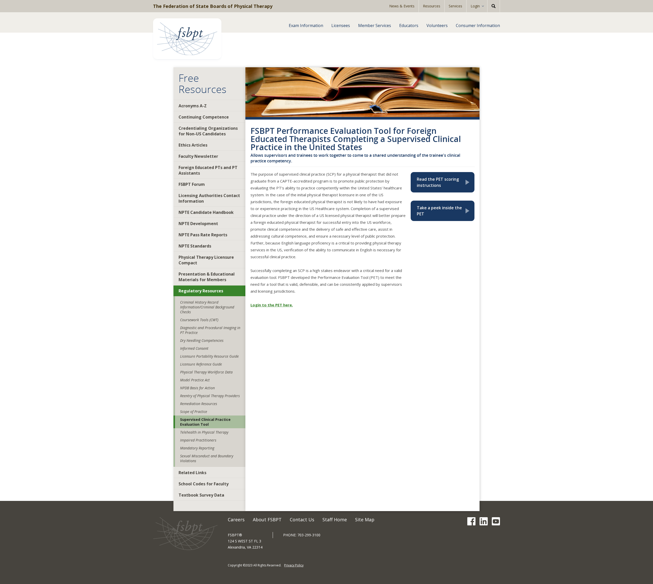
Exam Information (306, 25)
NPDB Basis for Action (197, 387)
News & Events (402, 6)
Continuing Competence (204, 117)
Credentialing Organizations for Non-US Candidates (208, 131)
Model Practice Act (195, 380)
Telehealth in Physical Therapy (204, 432)
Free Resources (203, 83)
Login (475, 6)
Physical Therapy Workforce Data (206, 372)
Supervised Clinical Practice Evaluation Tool (205, 422)
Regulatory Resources (201, 291)
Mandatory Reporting (197, 448)
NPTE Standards (195, 246)
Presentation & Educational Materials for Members (207, 276)
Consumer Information (478, 25)
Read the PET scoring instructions (444, 182)
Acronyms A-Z (193, 106)
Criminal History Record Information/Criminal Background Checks (207, 307)
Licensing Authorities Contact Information (209, 198)
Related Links (192, 472)
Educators (408, 25)
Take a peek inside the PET (444, 211)
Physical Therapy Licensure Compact (206, 260)
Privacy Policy (294, 565)
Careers (236, 519)
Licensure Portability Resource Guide (209, 356)
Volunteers (437, 25)
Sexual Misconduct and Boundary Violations (206, 458)
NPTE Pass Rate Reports (203, 235)
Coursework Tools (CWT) (199, 319)
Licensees (340, 25)
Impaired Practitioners (198, 440)
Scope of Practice (193, 411)
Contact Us (302, 519)
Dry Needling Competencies (201, 340)
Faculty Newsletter (198, 156)
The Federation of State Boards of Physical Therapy (212, 6)
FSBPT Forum (192, 184)
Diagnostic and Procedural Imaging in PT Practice (210, 330)
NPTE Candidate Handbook (206, 212)
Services (455, 6)
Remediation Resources (198, 403)
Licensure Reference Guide (201, 364)
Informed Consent (194, 348)
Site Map (364, 519)
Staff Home (334, 519)
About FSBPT (267, 519)
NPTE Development (198, 223)
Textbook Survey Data (201, 495)
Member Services (374, 25)
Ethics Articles (193, 145)
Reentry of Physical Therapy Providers (210, 395)
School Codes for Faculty (204, 484)
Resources (431, 6)
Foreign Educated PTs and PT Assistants (208, 170)
